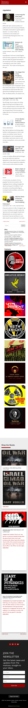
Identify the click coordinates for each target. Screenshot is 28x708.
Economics (17, 21)
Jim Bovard (6, 205)
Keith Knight (6, 532)
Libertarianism (9, 127)
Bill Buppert (6, 100)
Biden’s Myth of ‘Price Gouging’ (20, 170)
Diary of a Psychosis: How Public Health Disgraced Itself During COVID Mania (12, 597)
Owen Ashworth (7, 51)
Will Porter (19, 152)
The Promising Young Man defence (13, 235)
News (8, 154)
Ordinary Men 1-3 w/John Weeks (12, 236)
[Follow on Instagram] (13, 644)
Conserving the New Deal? (20, 15)
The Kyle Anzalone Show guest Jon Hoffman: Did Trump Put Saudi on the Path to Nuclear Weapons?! (13, 244)
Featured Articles (20, 205)
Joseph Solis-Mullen (21, 172)
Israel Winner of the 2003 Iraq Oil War (12, 468)
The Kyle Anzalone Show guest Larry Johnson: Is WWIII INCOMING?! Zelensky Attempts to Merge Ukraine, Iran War (14, 239)
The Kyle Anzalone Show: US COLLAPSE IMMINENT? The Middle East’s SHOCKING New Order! (14, 232)
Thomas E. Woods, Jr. (8, 598)
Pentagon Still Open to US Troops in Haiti (19, 148)
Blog (23, 79)
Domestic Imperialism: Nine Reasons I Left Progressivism (13, 530)
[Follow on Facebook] (15, 644)
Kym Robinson (20, 77)
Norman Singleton (21, 18)
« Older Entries (6, 221)
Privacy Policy (14, 701)
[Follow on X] (10, 644)
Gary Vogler (6, 469)
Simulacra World (8, 241)
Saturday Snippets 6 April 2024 (12, 98)
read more (6, 506)
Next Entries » (22, 221)
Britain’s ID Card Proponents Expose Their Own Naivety (19, 46)
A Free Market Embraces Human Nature (20, 120)
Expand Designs (16, 706)
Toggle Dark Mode (14, 696)
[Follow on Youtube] (18, 644)
